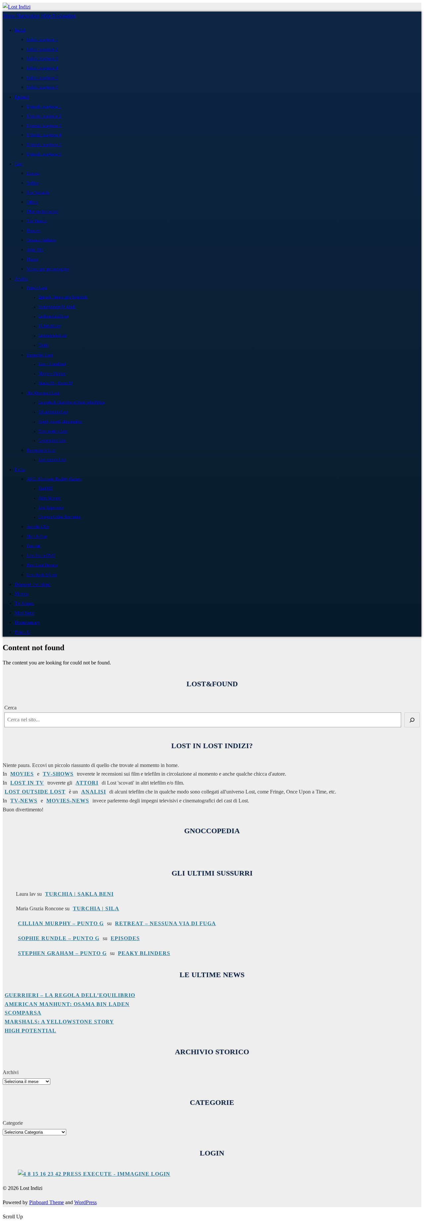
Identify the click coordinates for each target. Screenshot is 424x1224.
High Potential (30, 1030)
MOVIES (22, 774)
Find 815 (45, 488)
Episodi (22, 97)
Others (32, 202)
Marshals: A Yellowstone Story (59, 1021)
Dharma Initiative (42, 211)
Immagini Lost (39, 354)
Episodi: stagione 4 (43, 134)
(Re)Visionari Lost (42, 392)
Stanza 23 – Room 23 (55, 383)
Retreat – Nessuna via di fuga (165, 923)
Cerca (10, 707)
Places (32, 259)
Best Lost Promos (42, 565)
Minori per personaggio (47, 268)
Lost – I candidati (52, 364)
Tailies (32, 182)
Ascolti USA (37, 526)
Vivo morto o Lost (52, 431)
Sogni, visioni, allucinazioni (60, 422)
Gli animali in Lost (53, 412)
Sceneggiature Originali (56, 307)
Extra (20, 469)
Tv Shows (24, 603)
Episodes (125, 938)
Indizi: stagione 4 (42, 68)
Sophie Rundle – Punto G (58, 938)
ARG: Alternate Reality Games (53, 478)
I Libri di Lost (49, 326)
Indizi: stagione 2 (42, 49)
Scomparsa (23, 1013)
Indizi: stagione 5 (42, 77)
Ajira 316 (34, 249)
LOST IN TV (27, 783)
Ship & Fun (36, 536)
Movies (21, 593)
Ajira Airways (49, 498)
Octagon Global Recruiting (59, 517)
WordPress (85, 1202)
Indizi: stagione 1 (42, 39)
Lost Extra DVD (40, 555)
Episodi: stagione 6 (43, 154)
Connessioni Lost (52, 440)
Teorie (43, 345)
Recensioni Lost (41, 450)
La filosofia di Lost (53, 316)
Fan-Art (33, 545)
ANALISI (93, 791)
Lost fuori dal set (41, 574)
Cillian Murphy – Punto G (61, 923)
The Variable (37, 192)
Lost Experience (51, 508)
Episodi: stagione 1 (43, 106)
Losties (32, 173)
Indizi (20, 30)
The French (36, 220)
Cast (19, 163)
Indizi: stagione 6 (42, 87)
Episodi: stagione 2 (43, 115)
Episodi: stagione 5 (43, 144)
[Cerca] (412, 719)
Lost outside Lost (52, 460)
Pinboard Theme (46, 1202)
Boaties (33, 230)
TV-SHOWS (58, 774)
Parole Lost (36, 287)
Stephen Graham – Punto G (62, 953)
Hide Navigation (58, 16)
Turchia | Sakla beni (79, 894)
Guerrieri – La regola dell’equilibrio (70, 995)
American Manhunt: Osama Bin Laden (67, 1004)
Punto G (22, 632)
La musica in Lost (52, 336)
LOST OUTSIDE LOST (35, 791)
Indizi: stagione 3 (42, 58)
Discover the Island (33, 584)
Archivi (11, 1072)
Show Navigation (21, 16)
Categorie (13, 1123)
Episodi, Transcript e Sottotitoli (62, 297)
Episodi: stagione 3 (43, 125)
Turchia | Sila (96, 908)
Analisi (21, 278)
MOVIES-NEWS (67, 800)
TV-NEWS (23, 800)
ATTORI (87, 783)
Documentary (27, 622)
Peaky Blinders (144, 953)
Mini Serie (24, 612)
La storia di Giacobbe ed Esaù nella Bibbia (71, 402)
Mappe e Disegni (51, 374)
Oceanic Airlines (41, 240)
